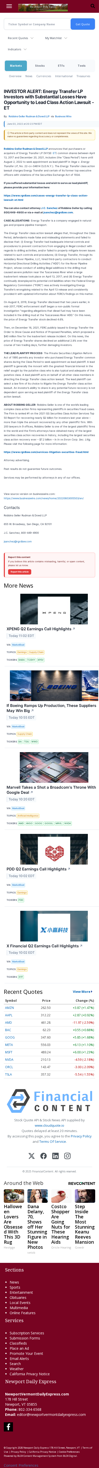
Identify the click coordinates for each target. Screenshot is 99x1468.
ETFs (61, 65)
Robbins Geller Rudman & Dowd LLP (26, 148)
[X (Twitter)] (31, 1156)
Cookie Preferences (69, 1451)
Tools (82, 65)
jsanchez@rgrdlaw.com (58, 212)
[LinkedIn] (55, 1156)
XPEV (40, 659)
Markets (16, 65)
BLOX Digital (70, 1456)
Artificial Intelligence (28, 815)
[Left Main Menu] (9, 6)
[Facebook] (43, 1156)
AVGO (29, 823)
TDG (26, 741)
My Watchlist (53, 38)
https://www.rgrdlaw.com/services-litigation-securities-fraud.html (46, 451)
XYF (21, 976)
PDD (21, 900)
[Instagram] (67, 1156)
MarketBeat (18, 644)
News (28, 76)
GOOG (38, 823)
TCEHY (31, 659)
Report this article (20, 571)
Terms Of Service (52, 1141)
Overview (15, 76)
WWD (34, 741)
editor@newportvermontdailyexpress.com (51, 1414)
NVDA (67, 823)
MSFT (8, 1052)
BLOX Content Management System (37, 1456)
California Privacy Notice (42, 1451)
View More (81, 991)
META (9, 1045)
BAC (8, 1030)
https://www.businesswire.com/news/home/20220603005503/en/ (44, 498)
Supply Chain (36, 652)
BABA (22, 659)
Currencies (43, 76)
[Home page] (43, 7)
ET (54, 153)
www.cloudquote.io (49, 1125)
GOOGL (49, 823)
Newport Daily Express (36, 1447)
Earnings (22, 652)
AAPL (8, 1015)
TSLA (8, 1074)
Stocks (40, 65)
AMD (21, 823)
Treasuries (83, 76)
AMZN (9, 1008)
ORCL (9, 1067)
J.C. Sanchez (49, 207)
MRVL (59, 823)
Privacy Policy (81, 1136)
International (64, 76)
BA (20, 741)
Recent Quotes (18, 38)
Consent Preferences (21, 1465)
